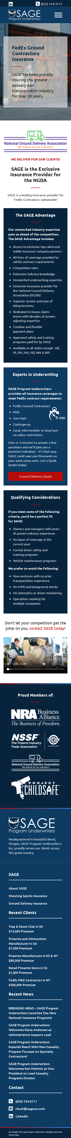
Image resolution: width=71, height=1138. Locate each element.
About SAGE (18, 888)
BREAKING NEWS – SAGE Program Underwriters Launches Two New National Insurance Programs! (33, 1013)
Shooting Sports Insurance (28, 895)
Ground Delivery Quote (35, 476)
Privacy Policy (14, 1134)
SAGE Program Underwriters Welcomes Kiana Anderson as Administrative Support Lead (30, 1030)
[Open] (58, 15)
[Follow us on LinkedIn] (11, 4)
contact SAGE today (46, 628)
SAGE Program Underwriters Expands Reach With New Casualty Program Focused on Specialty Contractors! (34, 1049)
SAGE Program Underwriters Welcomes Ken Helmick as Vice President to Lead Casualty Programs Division (31, 1070)
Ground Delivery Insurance (28, 903)
